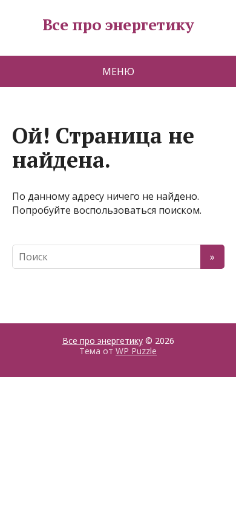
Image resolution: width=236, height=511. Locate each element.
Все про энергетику (118, 24)
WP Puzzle (136, 351)
